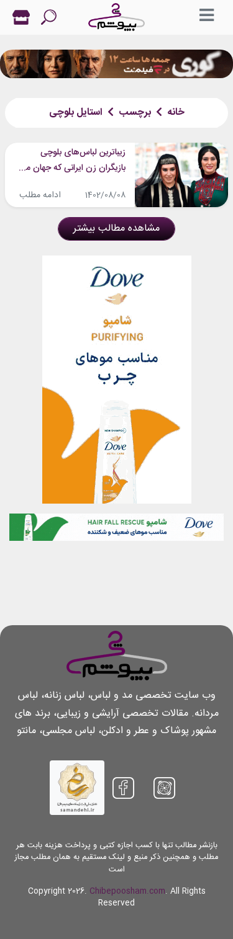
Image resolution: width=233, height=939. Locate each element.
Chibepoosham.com (127, 891)
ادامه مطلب (40, 195)
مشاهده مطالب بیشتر (116, 228)
